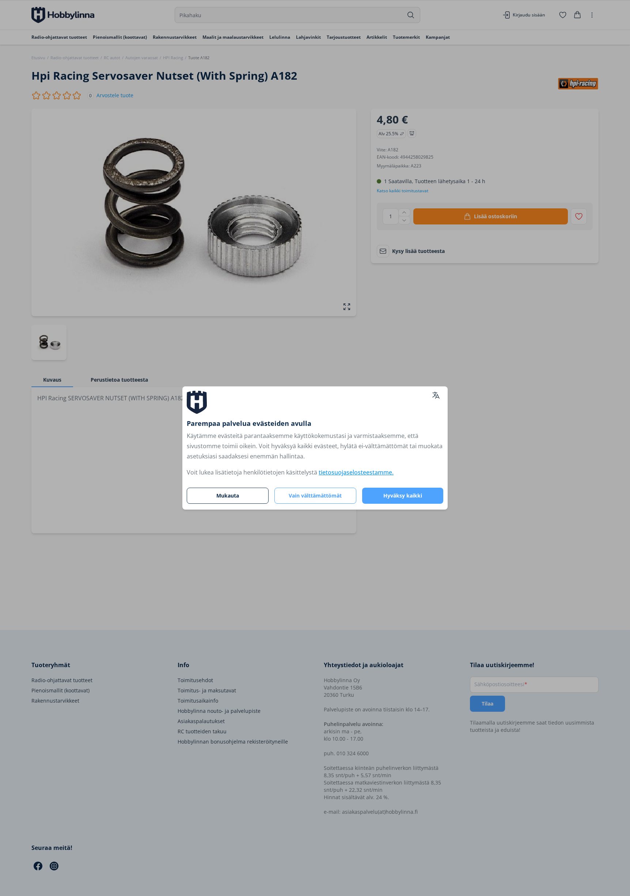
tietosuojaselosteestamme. (356, 472)
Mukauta (227, 495)
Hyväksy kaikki (402, 495)
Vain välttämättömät (315, 495)
